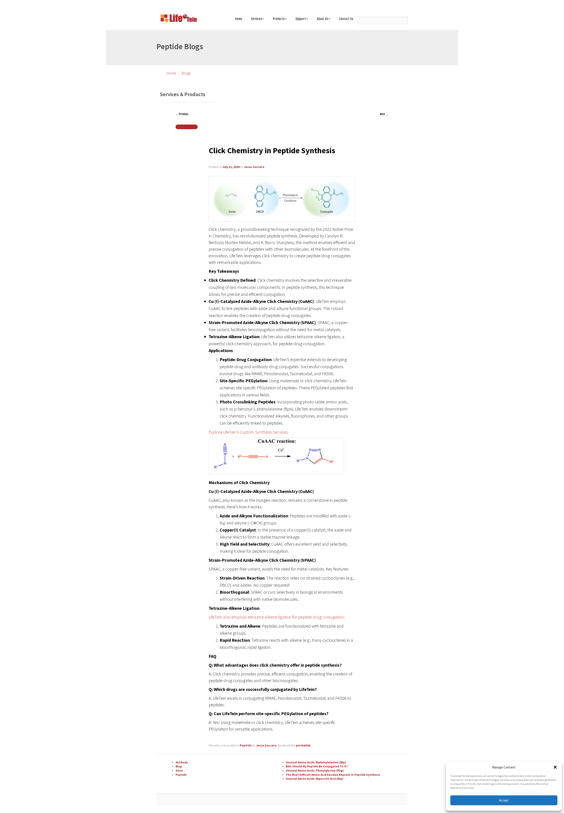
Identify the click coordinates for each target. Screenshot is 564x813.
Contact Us (346, 19)
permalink (303, 745)
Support (300, 19)
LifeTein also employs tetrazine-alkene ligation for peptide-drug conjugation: (277, 617)
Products (278, 19)
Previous (182, 114)
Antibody (182, 762)
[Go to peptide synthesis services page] (178, 19)
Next (384, 114)
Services (256, 19)
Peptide (246, 745)
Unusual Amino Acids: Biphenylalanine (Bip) (316, 762)
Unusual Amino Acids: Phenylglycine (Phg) (315, 770)
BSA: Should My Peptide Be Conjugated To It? (317, 766)
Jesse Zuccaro (254, 167)
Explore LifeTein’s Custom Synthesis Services (248, 432)
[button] (555, 767)
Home (238, 19)
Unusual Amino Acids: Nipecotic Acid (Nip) (314, 779)
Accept (504, 800)
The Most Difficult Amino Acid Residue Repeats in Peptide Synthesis (333, 775)
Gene (179, 770)
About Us (322, 19)
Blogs (186, 73)
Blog (179, 766)
